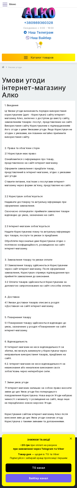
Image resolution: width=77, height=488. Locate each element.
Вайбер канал (38, 478)
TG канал (38, 467)
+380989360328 (38, 23)
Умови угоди (15, 67)
